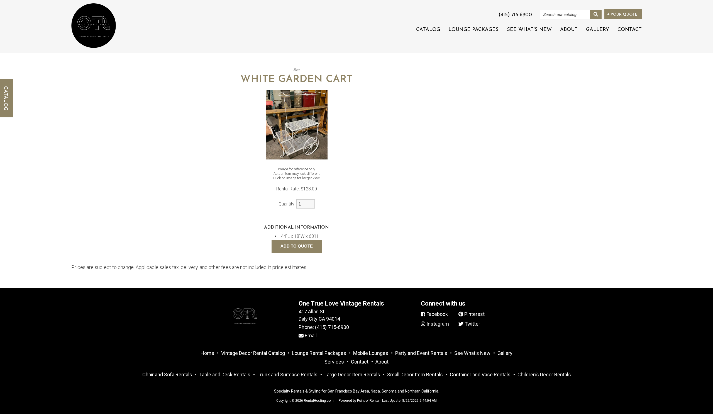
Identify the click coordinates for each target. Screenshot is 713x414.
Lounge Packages (473, 29)
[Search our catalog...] (596, 14)
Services (334, 362)
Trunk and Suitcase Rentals (287, 374)
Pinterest (474, 314)
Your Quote (623, 15)
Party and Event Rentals (421, 353)
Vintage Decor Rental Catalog (253, 353)
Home (207, 353)
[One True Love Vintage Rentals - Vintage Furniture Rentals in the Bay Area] (93, 25)
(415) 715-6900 (332, 327)
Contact (629, 29)
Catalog (428, 29)
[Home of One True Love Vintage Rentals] (245, 330)
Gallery (597, 29)
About (569, 29)
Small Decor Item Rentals (415, 374)
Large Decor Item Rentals (352, 374)
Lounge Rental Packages (319, 353)
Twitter (471, 324)
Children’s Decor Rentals (544, 374)
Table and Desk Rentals (224, 374)
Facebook (436, 314)
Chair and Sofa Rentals (167, 374)
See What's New (529, 29)
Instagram (437, 324)
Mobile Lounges (370, 353)
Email (310, 335)
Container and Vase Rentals (480, 374)
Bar (296, 70)
